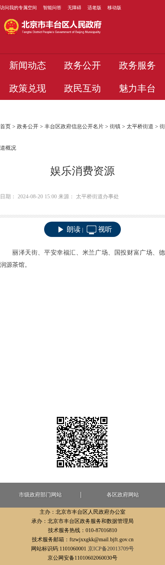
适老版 (94, 7)
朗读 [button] (74, 229)
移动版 (114, 7)
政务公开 (82, 65)
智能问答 (52, 7)
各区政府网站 (123, 495)
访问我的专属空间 (18, 7)
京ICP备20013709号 (111, 549)
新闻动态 (27, 65)
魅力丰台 (137, 88)
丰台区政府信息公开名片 (74, 126)
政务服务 (137, 65)
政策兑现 (27, 88)
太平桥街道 (140, 126)
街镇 (115, 126)
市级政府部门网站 (40, 495)
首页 (5, 126)
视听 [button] (105, 229)
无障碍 (74, 7)
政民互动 (82, 88)
